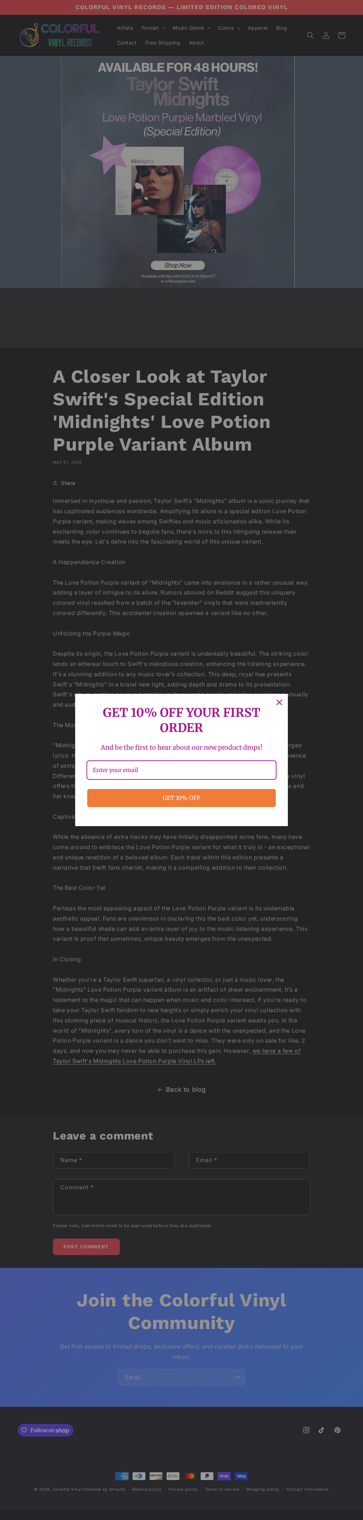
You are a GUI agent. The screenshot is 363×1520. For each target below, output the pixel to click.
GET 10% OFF (181, 797)
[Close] (279, 702)
